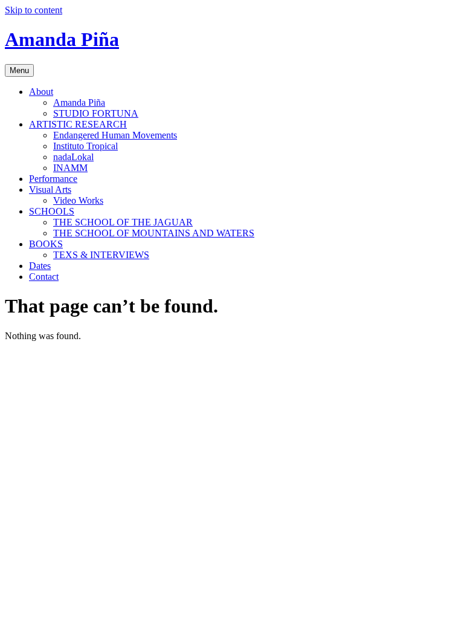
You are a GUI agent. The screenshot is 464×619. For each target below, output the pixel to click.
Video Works (78, 200)
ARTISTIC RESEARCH (78, 124)
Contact (44, 276)
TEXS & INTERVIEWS (101, 255)
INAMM (70, 168)
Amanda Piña (62, 39)
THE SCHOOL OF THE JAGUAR (123, 222)
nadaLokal (73, 157)
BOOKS (46, 244)
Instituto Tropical (85, 146)
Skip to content (33, 10)
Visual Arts (50, 189)
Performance (53, 178)
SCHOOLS (51, 211)
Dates (40, 266)
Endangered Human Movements (115, 135)
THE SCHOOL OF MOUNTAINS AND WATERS (153, 233)
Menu (19, 70)
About (41, 91)
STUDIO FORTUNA (95, 113)
